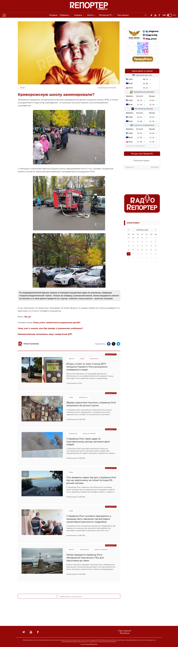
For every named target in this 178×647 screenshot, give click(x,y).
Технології (84, 550)
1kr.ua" (28, 317)
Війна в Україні (89, 433)
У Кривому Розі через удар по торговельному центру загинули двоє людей (88, 441)
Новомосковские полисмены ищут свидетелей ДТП (45, 334)
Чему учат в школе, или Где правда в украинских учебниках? (50, 328)
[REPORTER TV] (155, 15)
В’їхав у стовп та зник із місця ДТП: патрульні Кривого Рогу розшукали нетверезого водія (86, 367)
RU (174, 15)
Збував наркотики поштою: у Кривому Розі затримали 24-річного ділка (91, 404)
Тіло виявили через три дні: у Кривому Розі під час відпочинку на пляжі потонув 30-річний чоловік (91, 480)
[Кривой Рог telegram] (151, 15)
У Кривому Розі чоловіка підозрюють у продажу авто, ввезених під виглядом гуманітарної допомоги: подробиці (88, 519)
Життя (71, 359)
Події (22, 88)
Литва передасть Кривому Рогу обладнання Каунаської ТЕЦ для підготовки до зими (85, 557)
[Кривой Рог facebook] (159, 15)
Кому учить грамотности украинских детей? (56, 322)
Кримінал (94, 359)
